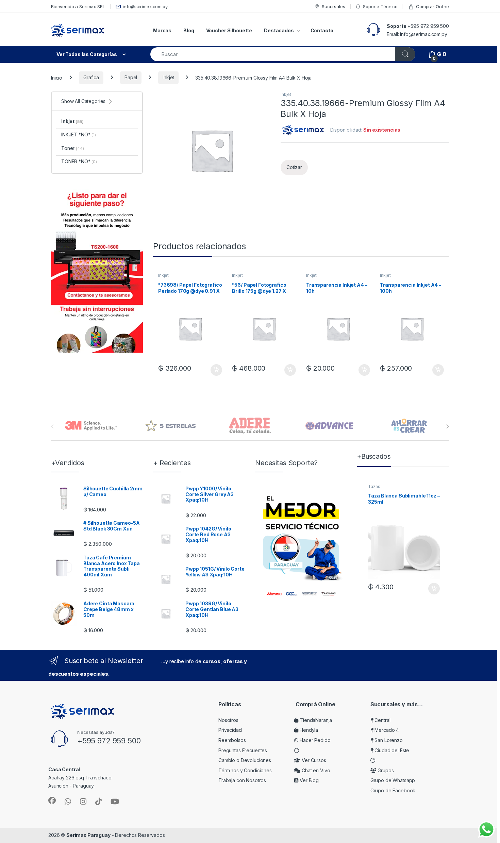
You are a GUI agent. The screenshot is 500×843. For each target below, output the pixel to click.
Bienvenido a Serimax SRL (78, 6)
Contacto (322, 30)
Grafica (91, 77)
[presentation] (447, 426)
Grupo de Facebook (393, 790)
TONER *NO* (79, 161)
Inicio (56, 77)
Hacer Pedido (314, 740)
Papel (130, 77)
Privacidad (230, 730)
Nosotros (228, 720)
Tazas (374, 486)
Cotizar (294, 167)
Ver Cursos (313, 760)
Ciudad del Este (391, 750)
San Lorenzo (388, 740)
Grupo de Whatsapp (392, 780)
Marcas (162, 30)
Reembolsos (232, 740)
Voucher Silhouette (229, 30)
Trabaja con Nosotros (242, 780)
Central (381, 720)
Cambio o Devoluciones (244, 760)
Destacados (279, 30)
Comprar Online (432, 6)
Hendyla (308, 730)
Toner (72, 148)
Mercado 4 (386, 730)
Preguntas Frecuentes (242, 750)
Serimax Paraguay (88, 835)
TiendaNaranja (315, 720)
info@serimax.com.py (145, 6)
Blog (188, 30)
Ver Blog (308, 780)
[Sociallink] (52, 800)
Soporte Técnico (380, 6)
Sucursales (333, 6)
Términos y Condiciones (245, 770)
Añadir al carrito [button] (215, 370)
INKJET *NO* (78, 134)
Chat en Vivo (315, 770)
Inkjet (168, 77)
